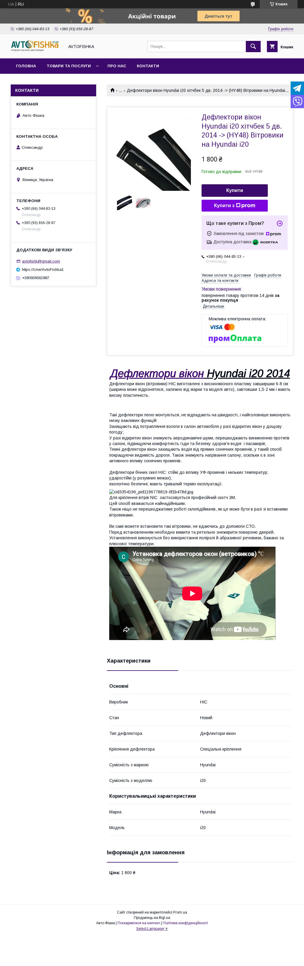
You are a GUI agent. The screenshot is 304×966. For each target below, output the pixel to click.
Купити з (224, 205)
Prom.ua (180, 912)
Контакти (148, 66)
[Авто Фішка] (36, 50)
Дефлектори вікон (157, 373)
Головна (26, 66)
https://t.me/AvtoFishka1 (43, 269)
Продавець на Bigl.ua (152, 918)
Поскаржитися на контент (139, 923)
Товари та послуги (69, 66)
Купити (234, 190)
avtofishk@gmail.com (41, 261)
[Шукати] (253, 46)
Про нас (116, 66)
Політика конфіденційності (185, 923)
